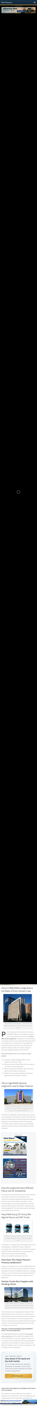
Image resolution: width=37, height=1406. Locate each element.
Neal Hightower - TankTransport (18, 526)
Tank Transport (6, 2)
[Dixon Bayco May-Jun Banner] (15, 1146)
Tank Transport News (18, 455)
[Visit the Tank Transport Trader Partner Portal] (18, 1402)
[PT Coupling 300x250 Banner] (15, 1168)
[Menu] (34, 2)
